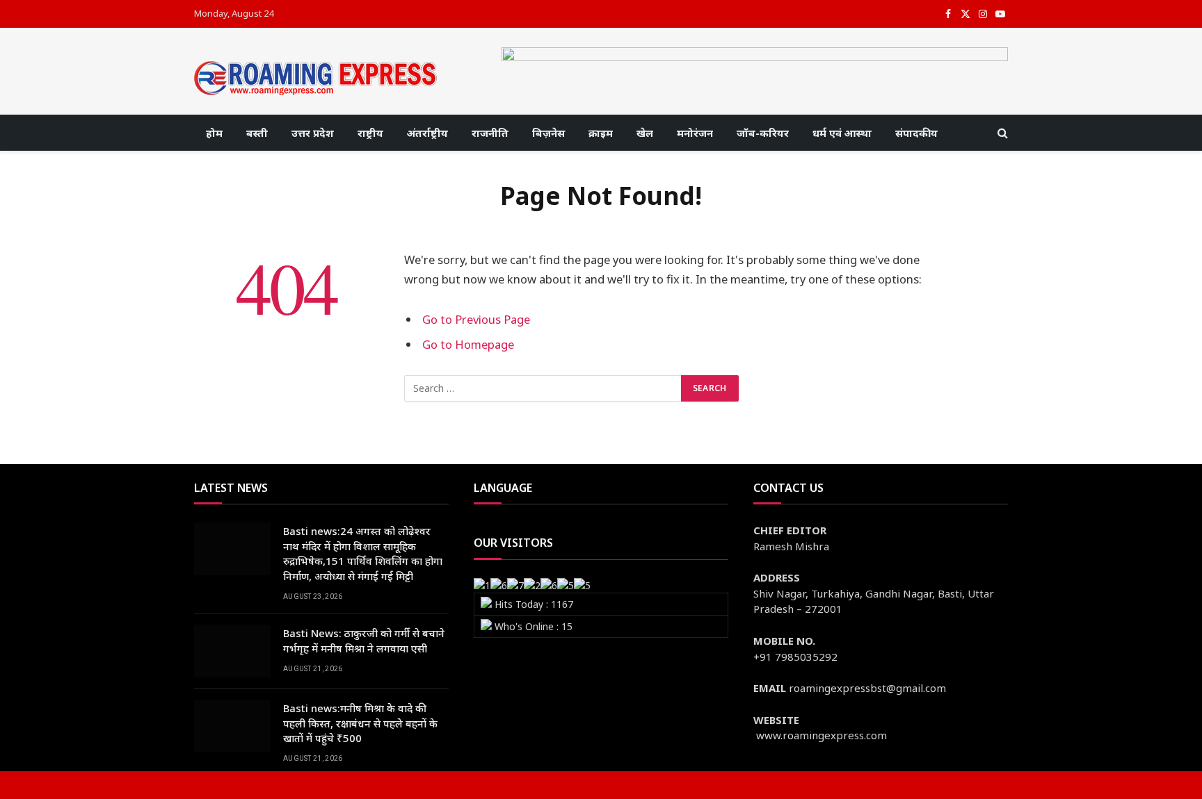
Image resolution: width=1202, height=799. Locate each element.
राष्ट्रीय (370, 133)
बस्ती (257, 133)
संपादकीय (916, 133)
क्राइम (600, 133)
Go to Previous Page (476, 319)
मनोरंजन (695, 133)
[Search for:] (543, 388)
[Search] (1001, 133)
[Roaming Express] (316, 78)
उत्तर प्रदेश (312, 133)
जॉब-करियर (763, 133)
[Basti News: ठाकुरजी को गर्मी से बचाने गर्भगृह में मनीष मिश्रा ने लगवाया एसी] (232, 651)
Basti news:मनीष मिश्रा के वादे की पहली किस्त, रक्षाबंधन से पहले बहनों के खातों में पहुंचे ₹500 (360, 723)
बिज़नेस (548, 133)
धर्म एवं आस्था (842, 133)
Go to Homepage (468, 344)
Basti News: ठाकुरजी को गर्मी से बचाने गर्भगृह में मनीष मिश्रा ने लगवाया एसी (363, 640)
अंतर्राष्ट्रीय (427, 133)
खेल (644, 133)
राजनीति (490, 133)
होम (214, 133)
